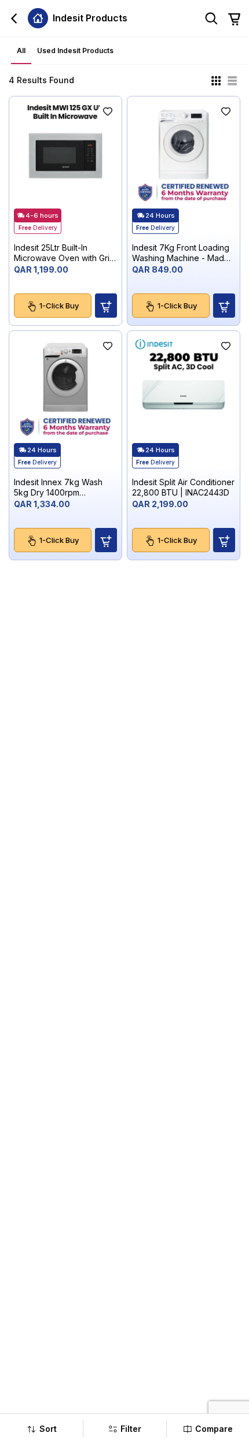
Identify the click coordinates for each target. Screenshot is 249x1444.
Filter (130, 1429)
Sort (48, 1429)
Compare (214, 1429)
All (21, 50)
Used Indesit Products (75, 50)
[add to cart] (106, 305)
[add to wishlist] (107, 110)
